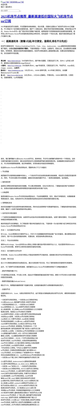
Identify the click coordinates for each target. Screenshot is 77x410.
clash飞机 (20, 2)
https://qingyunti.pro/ (14, 61)
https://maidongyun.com (15, 70)
